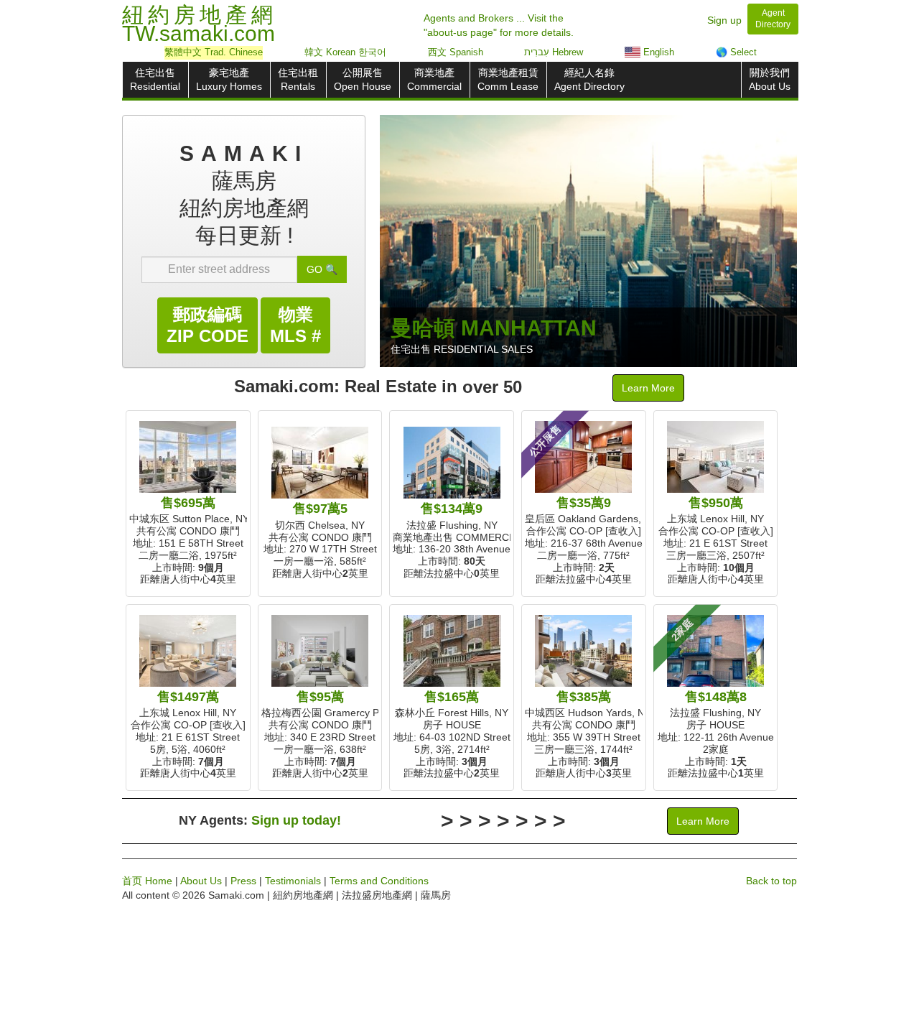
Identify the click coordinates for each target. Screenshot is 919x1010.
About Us (201, 880)
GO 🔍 (322, 269)
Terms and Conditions (379, 880)
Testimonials (293, 880)
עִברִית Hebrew (553, 52)
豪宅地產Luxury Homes (229, 79)
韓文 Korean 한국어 (345, 52)
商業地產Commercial (434, 79)
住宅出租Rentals (298, 79)
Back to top (771, 880)
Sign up (724, 20)
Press (243, 880)
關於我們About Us (769, 79)
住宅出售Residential (155, 79)
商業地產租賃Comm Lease (507, 79)
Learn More (648, 388)
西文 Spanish (455, 52)
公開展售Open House (362, 79)
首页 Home (147, 880)
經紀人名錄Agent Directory (589, 79)
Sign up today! (296, 820)
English (657, 52)
